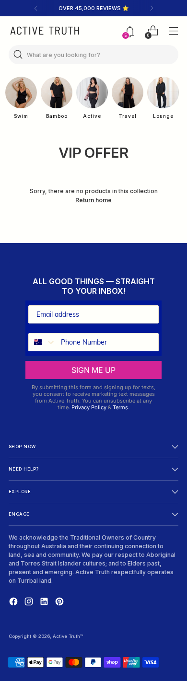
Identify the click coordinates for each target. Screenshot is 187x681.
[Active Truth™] (45, 30)
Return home (93, 200)
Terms (120, 407)
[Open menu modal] (173, 31)
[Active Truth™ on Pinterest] (60, 603)
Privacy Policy (88, 407)
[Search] (18, 54)
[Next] (151, 8)
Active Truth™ (68, 636)
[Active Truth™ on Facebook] (14, 603)
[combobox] (42, 342)
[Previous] (36, 8)
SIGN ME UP (93, 370)
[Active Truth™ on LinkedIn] (45, 603)
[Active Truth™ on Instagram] (29, 603)
